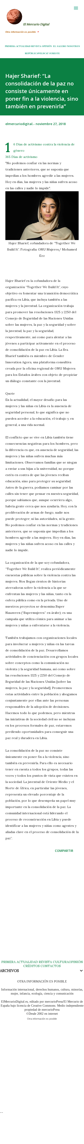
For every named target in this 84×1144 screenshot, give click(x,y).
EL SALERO (59, 46)
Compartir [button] (64, 850)
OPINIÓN (47, 46)
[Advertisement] (42, 911)
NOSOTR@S (73, 46)
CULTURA (61, 962)
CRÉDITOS (31, 966)
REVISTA (36, 46)
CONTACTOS (50, 966)
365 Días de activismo (21, 157)
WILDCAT (43, 53)
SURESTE (54, 53)
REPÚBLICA (31, 53)
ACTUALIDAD (23, 46)
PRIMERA (10, 46)
